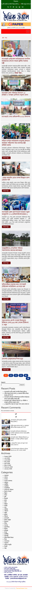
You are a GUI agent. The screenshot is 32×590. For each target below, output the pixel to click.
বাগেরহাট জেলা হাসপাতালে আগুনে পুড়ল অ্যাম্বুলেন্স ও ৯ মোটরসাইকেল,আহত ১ (16, 213)
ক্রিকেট (6, 498)
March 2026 (7, 465)
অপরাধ (6, 479)
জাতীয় (5, 505)
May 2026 (7, 462)
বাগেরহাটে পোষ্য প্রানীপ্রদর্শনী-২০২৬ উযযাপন (16, 117)
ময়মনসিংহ (6, 527)
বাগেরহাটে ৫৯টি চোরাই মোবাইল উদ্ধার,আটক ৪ (15, 392)
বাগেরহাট (6, 518)
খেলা (5, 502)
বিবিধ (5, 523)
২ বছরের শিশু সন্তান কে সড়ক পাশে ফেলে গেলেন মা (16, 404)
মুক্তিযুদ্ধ (6, 530)
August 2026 (7, 456)
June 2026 (7, 460)
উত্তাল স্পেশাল (7, 491)
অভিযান (6, 482)
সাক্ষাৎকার (6, 541)
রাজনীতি (6, 534)
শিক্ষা (5, 539)
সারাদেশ (6, 543)
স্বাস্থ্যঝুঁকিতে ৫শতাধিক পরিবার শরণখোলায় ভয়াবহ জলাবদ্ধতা (12, 249)
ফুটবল (5, 514)
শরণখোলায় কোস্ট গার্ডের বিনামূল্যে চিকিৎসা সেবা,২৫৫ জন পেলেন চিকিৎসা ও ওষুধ (15, 322)
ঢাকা (5, 507)
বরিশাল (6, 516)
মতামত (6, 525)
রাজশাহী (6, 536)
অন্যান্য (6, 477)
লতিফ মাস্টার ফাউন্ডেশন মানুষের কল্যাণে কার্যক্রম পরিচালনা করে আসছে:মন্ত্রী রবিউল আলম (16, 143)
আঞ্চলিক (6, 486)
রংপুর (5, 532)
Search (3, 382)
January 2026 (8, 469)
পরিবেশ (6, 511)
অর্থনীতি (6, 484)
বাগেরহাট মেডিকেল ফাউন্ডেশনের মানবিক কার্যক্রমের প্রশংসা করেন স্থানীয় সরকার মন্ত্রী (16, 61)
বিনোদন (6, 521)
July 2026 (7, 458)
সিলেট (5, 546)
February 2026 (8, 467)
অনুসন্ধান (6, 475)
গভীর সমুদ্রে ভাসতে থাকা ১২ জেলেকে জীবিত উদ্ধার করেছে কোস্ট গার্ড (20, 426)
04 (21, 375)
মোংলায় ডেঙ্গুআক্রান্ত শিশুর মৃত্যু (12, 359)
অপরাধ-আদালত (8, 481)
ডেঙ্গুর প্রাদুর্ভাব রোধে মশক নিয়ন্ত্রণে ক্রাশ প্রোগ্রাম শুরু (15, 178)
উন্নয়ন (5, 493)
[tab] (16, 413)
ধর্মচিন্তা (6, 509)
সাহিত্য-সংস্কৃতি (7, 545)
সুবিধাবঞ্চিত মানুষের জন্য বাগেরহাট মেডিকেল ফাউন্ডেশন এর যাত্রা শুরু (14, 285)
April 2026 (7, 463)
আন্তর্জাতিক (7, 488)
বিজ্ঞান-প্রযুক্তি (7, 520)
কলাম (5, 495)
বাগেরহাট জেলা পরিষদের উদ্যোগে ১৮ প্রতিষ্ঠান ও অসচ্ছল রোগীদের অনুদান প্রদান (15, 94)
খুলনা (5, 500)
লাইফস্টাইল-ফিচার (8, 537)
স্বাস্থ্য (5, 548)
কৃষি (5, 497)
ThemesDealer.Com (21, 588)
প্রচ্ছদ (5, 513)
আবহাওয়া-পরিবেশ (8, 490)
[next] (26, 375)
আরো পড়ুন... (19, 73)
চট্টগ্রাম (6, 504)
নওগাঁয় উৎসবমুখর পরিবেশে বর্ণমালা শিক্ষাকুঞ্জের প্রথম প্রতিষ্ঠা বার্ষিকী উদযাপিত (19, 450)
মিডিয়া (6, 529)
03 (16, 375)
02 (11, 375)
